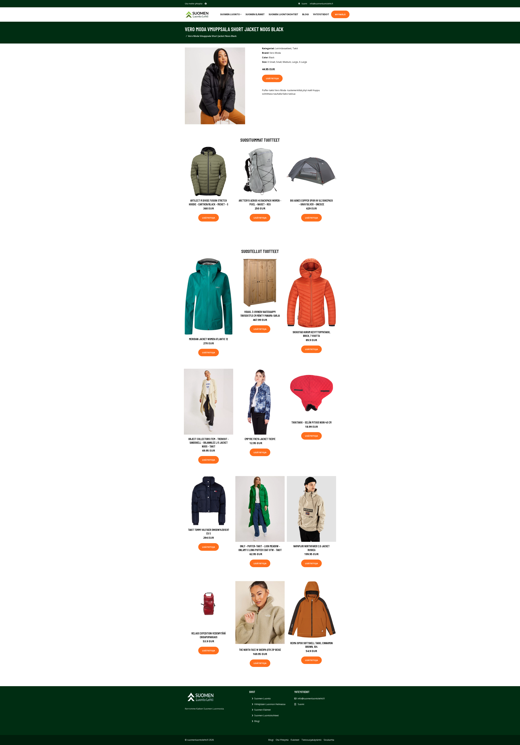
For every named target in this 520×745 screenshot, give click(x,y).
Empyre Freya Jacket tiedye (260, 439)
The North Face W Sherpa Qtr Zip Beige (260, 649)
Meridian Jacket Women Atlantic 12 (208, 339)
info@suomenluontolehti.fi (321, 3)
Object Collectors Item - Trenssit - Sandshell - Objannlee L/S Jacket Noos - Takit (208, 442)
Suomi (304, 3)
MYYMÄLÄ (340, 14)
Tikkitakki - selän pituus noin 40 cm (311, 422)
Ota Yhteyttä (282, 739)
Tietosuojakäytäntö (311, 739)
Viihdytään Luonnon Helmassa (269, 704)
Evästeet (295, 739)
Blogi (305, 14)
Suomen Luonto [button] (230, 14)
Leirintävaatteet (283, 48)
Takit (295, 48)
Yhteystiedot (321, 14)
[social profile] (206, 3)
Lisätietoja (272, 78)
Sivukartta (329, 739)
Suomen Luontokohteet (283, 14)
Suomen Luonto (262, 698)
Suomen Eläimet (255, 14)
